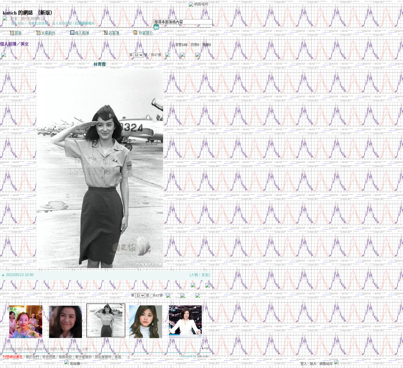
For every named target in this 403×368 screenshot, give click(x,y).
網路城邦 (201, 4)
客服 (118, 357)
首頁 (18, 33)
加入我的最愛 (62, 23)
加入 (313, 364)
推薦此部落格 (38, 23)
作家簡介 (146, 33)
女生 (205, 275)
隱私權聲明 (103, 357)
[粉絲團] (66, 362)
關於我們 (32, 357)
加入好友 (17, 23)
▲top (204, 348)
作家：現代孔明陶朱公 (27, 19)
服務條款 (65, 357)
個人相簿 (82, 33)
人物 (194, 275)
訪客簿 (114, 33)
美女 (25, 44)
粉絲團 (75, 364)
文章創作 (48, 33)
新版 (45, 13)
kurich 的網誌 (18, 13)
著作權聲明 (83, 357)
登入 (303, 364)
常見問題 (48, 357)
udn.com (202, 356)
